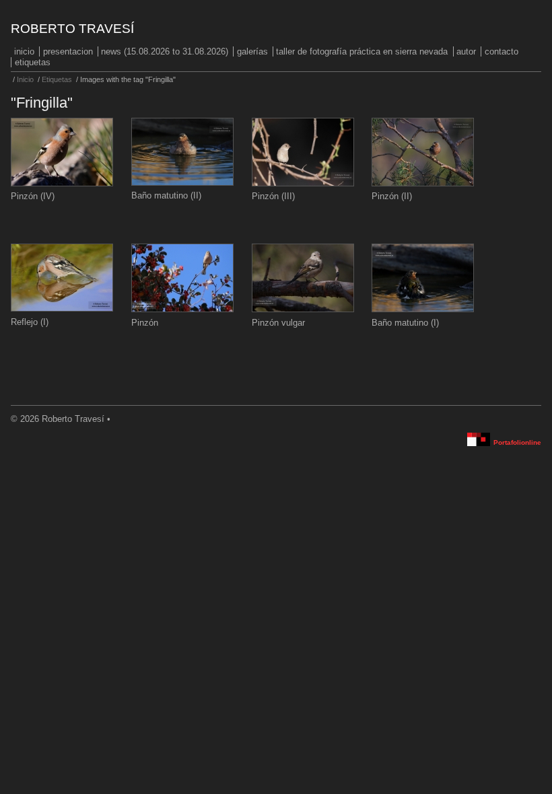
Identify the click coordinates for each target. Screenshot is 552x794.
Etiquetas (32, 62)
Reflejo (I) (29, 322)
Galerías (252, 51)
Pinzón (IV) (33, 196)
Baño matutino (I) (405, 323)
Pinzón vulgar (278, 323)
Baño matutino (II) (166, 195)
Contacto (501, 51)
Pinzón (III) (273, 196)
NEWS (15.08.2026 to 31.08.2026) (164, 51)
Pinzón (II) (392, 196)
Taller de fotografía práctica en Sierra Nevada (362, 51)
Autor (466, 51)
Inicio (24, 51)
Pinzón (144, 323)
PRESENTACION (68, 51)
